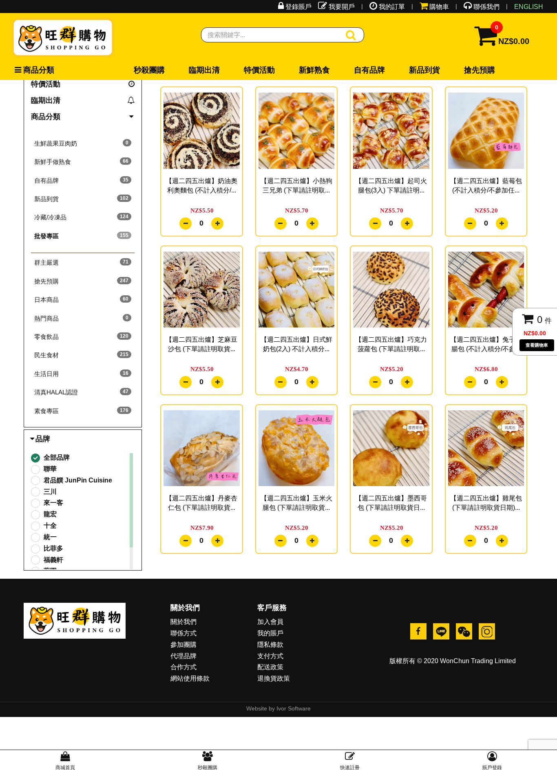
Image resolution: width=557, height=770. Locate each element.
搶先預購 (294, 70)
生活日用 (81, 373)
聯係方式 (183, 633)
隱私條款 (270, 644)
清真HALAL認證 (81, 392)
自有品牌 (241, 70)
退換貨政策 (273, 678)
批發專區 (81, 235)
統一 (49, 536)
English (528, 6)
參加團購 (183, 644)
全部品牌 (56, 457)
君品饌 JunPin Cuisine (77, 480)
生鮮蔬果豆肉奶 (81, 143)
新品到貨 (267, 70)
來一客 (52, 502)
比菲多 (52, 548)
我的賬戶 (270, 633)
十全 (49, 525)
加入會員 (270, 621)
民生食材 (81, 355)
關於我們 (183, 621)
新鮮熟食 (214, 70)
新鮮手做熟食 (81, 161)
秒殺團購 (135, 70)
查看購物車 (537, 345)
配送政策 (270, 667)
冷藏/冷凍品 (81, 217)
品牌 (42, 439)
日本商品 (81, 299)
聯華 (49, 468)
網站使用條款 (190, 678)
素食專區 (81, 410)
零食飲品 (81, 336)
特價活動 (188, 70)
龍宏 (49, 514)
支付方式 (270, 656)
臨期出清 (161, 70)
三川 (49, 491)
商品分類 (29, 70)
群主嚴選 (81, 262)
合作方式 (183, 667)
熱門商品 (81, 318)
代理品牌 (183, 656)
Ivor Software (293, 708)
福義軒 (52, 559)
